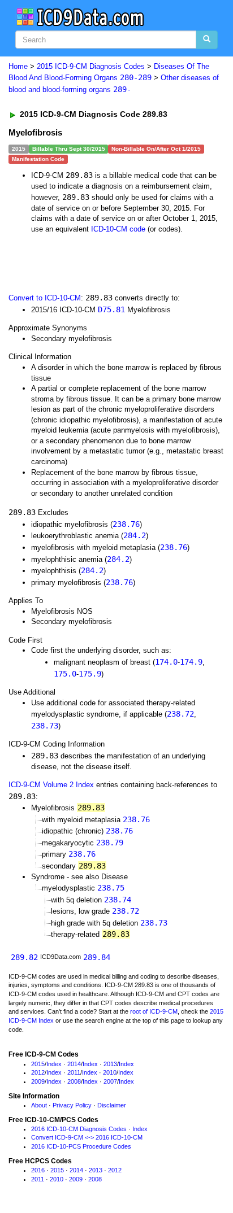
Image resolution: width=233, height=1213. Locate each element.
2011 (73, 1072)
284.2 (134, 535)
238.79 (109, 842)
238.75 (110, 887)
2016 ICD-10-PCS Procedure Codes (81, 1146)
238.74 (117, 899)
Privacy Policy (72, 1105)
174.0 (166, 661)
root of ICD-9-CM (154, 1011)
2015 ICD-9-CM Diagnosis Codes (91, 66)
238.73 (44, 725)
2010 (109, 1072)
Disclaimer (111, 1105)
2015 (38, 1064)
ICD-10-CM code (118, 229)
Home (18, 66)
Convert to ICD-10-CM (44, 298)
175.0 (65, 673)
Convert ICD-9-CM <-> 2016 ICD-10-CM (87, 1137)
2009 (38, 1081)
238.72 (180, 713)
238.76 (126, 524)
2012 (38, 1072)
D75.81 (111, 309)
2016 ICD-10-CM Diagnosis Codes (79, 1128)
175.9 (90, 673)
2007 (110, 1081)
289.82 (24, 957)
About (39, 1105)
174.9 (191, 661)
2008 (74, 1081)
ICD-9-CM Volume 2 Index (51, 784)
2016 (38, 1170)
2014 (74, 1064)
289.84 (96, 957)
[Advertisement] (90, 262)
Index (54, 1064)
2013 (110, 1064)
